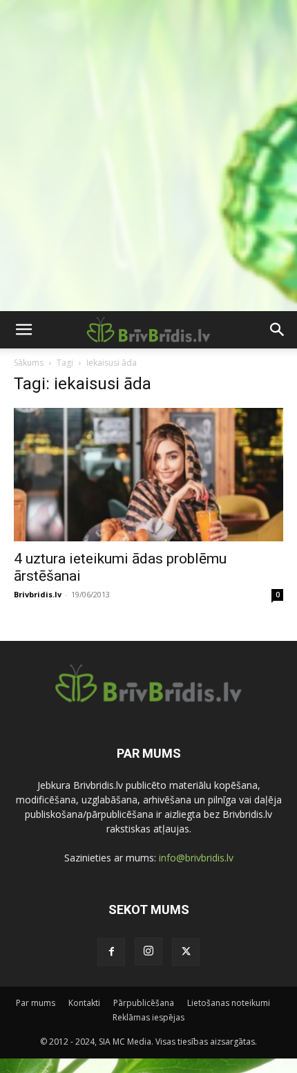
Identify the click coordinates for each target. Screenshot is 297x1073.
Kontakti (84, 1003)
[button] (23, 329)
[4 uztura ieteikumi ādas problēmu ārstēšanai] (148, 474)
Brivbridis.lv (37, 594)
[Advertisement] (148, 155)
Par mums (35, 1003)
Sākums (29, 362)
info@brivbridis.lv (196, 857)
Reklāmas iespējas (148, 1017)
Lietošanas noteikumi (228, 1003)
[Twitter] (186, 952)
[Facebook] (111, 952)
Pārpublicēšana (143, 1003)
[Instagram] (148, 951)
